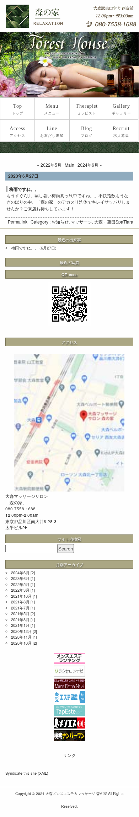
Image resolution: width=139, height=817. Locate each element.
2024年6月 (20, 572)
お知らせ (60, 222)
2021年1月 (20, 625)
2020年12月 (21, 631)
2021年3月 (20, 619)
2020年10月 (21, 643)
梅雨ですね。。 (24, 248)
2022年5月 (20, 584)
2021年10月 (21, 596)
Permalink (17, 222)
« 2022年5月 (49, 165)
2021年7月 (20, 608)
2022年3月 (20, 590)
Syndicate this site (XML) (26, 773)
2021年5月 (20, 613)
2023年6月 (20, 578)
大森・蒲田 (105, 222)
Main (69, 165)
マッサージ (81, 222)
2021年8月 (20, 601)
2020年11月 (21, 637)
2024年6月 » (89, 165)
